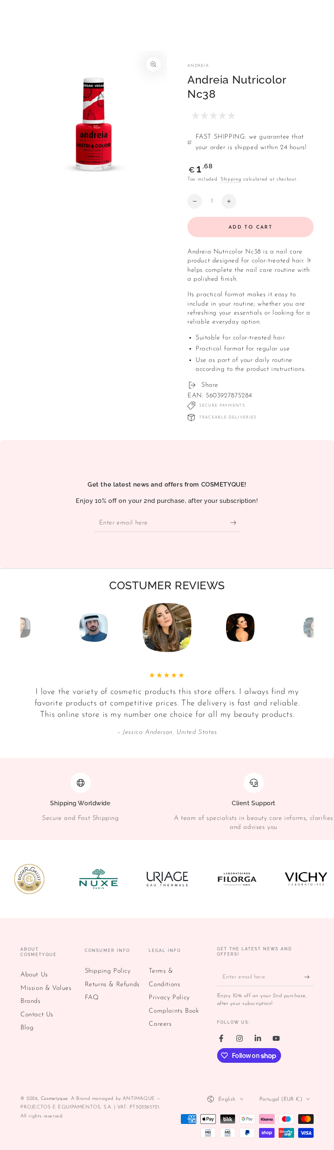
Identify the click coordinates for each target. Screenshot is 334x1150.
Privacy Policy (169, 997)
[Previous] (28, 627)
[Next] (305, 627)
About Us (34, 975)
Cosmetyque (54, 1098)
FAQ (92, 997)
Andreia (198, 66)
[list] (167, 802)
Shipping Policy (108, 971)
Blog (26, 1027)
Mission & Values (46, 988)
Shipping (231, 179)
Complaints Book (174, 1011)
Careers (160, 1024)
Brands (30, 1001)
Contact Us (36, 1014)
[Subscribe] (235, 522)
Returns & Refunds (112, 984)
